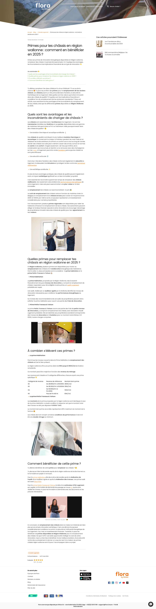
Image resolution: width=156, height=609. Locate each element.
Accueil (30, 32)
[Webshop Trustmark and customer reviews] (35, 596)
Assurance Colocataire (94, 6)
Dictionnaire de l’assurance (36, 585)
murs (34, 150)
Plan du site (31, 588)
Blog (34, 32)
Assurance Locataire (77, 6)
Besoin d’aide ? (115, 6)
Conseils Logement (43, 32)
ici (71, 487)
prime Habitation (39, 477)
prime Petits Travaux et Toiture (44, 485)
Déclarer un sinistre (34, 579)
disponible (37, 482)
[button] (150, 604)
